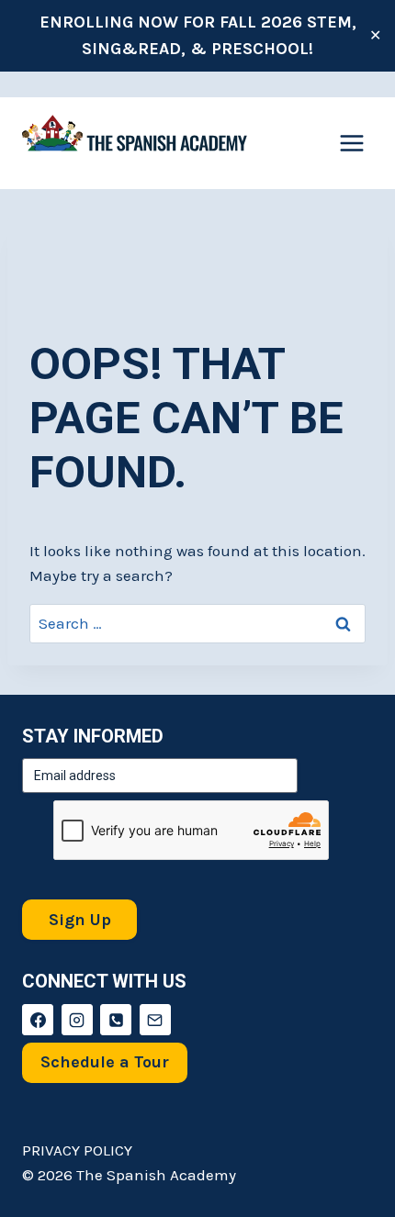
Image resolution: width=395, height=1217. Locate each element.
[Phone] (115, 1019)
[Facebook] (37, 1019)
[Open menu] (351, 143)
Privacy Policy (77, 1150)
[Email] (155, 1019)
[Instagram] (77, 1019)
